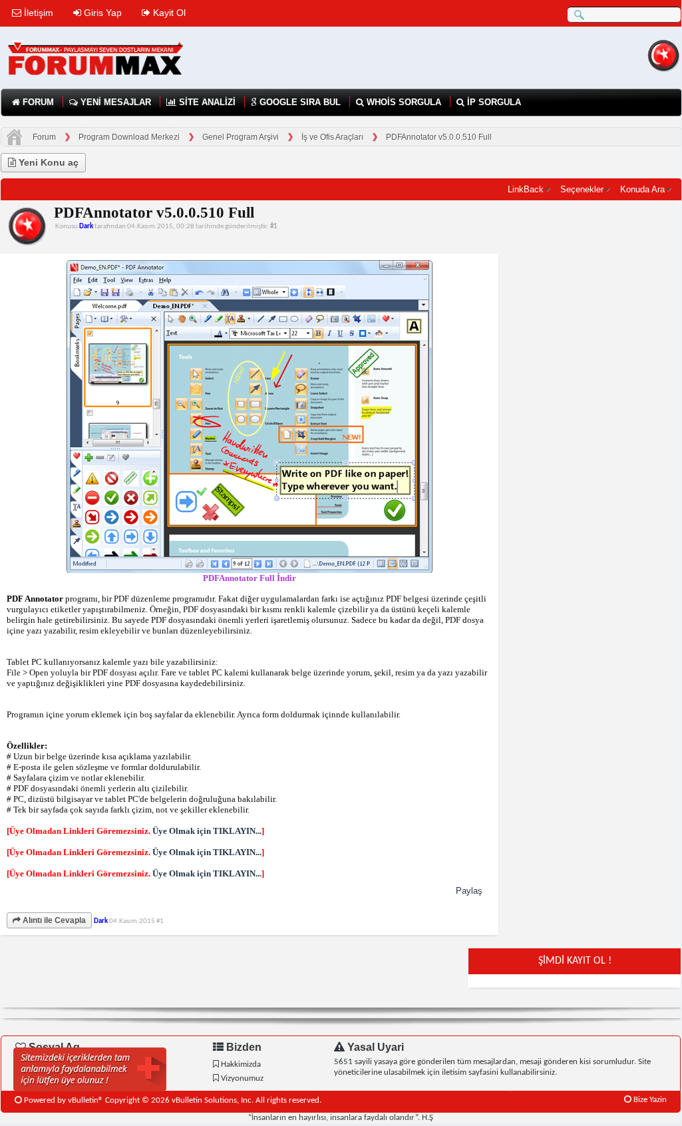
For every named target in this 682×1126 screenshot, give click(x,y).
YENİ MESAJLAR (114, 102)
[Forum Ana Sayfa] (14, 137)
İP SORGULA (492, 102)
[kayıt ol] (89, 1069)
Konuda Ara (642, 189)
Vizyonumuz (241, 1078)
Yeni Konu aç (47, 162)
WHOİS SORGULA (402, 102)
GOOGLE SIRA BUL (299, 102)
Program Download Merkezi (129, 137)
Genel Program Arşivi (240, 137)
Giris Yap (101, 12)
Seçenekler (581, 189)
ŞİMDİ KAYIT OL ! (574, 961)
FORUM (37, 102)
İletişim (37, 12)
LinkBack (526, 189)
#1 (273, 226)
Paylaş (469, 891)
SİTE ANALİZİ (206, 102)
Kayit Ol (168, 12)
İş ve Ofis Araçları (332, 137)
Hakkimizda (240, 1064)
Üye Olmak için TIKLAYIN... (206, 831)
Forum (44, 137)
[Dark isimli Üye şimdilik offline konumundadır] (27, 244)
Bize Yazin (649, 1099)
